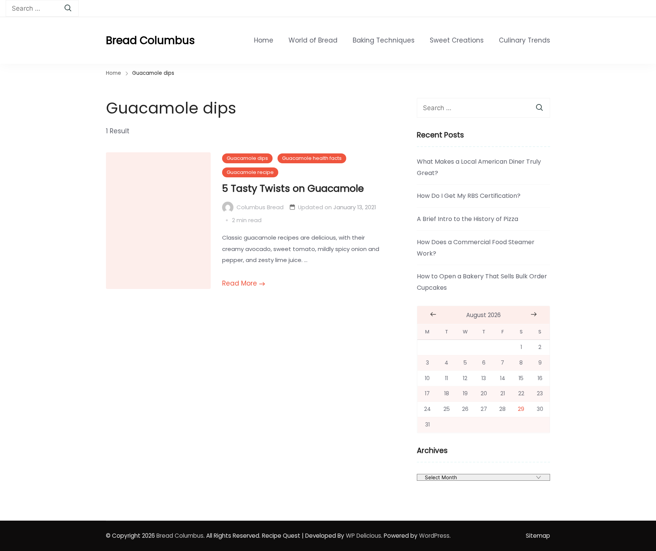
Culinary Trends (524, 40)
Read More (239, 283)
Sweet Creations (457, 40)
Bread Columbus (150, 40)
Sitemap (538, 536)
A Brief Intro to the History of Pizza (467, 219)
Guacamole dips (247, 158)
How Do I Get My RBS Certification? (468, 195)
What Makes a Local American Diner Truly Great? (479, 167)
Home (263, 40)
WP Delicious (363, 536)
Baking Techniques (384, 40)
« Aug (433, 314)
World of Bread (313, 40)
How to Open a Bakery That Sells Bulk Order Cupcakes (482, 282)
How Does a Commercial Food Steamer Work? (476, 248)
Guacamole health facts (312, 158)
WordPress (434, 536)
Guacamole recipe (250, 172)
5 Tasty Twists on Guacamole (293, 188)
